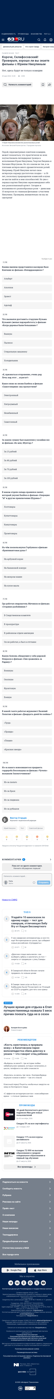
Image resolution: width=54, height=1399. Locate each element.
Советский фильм (36, 828)
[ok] (23, 1282)
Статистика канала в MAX (16, 1248)
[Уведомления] (45, 39)
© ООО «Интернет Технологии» (27, 1382)
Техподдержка (10, 1234)
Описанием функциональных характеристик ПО (27, 1336)
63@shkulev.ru (38, 1310)
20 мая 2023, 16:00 (8, 76)
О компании (9, 1215)
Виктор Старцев (18, 818)
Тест (22, 828)
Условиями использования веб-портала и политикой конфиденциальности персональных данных (27, 1339)
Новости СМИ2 (9, 899)
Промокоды (23, 34)
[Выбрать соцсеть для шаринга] (49, 84)
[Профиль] (51, 39)
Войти (11, 883)
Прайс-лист (8, 1208)
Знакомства (36, 34)
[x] (36, 1282)
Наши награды (10, 1221)
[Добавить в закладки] (42, 84)
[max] (30, 1282)
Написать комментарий (20, 84)
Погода (47, 34)
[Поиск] (39, 39)
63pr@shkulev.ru (40, 1328)
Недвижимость (9, 34)
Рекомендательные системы (27, 1352)
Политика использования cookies (27, 1349)
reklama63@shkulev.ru (44, 1320)
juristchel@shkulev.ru (27, 1314)
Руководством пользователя (27, 1335)
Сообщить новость (12, 1188)
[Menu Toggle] (3, 39)
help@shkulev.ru (32, 1316)
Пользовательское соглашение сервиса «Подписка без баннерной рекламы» (27, 1357)
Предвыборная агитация (15, 1241)
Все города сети (11, 1254)
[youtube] (43, 1282)
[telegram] (10, 1282)
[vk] (17, 1282)
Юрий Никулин (10, 828)
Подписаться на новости (15, 1182)
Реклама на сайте (11, 1201)
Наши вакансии (10, 1228)
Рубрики (7, 1195)
